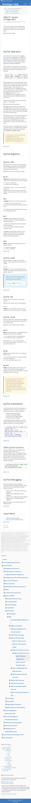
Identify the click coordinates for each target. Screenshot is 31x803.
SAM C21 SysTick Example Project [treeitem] (20, 663)
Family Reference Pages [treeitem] (17, 635)
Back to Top (6, 146)
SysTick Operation (7, 747)
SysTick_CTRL (8, 750)
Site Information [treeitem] (8, 737)
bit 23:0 (9, 764)
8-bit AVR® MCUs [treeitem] (12, 601)
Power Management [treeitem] (11, 710)
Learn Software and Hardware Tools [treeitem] (13, 734)
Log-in (25, 3)
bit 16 (9, 752)
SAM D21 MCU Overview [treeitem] (17, 680)
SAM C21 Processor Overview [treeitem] (20, 650)
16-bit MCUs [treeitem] (10, 608)
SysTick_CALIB (8, 760)
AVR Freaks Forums (8, 783)
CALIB (13, 57)
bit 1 (9, 754)
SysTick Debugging (7, 769)
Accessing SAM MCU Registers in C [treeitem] (20, 621)
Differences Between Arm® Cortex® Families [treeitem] (18, 630)
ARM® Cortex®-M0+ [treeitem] (16, 626)
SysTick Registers (7, 749)
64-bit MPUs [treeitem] (10, 701)
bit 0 (9, 756)
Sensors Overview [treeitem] (10, 713)
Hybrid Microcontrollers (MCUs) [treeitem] (16, 707)
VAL (10, 57)
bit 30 (9, 763)
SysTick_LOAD (8, 757)
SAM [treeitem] (10, 617)
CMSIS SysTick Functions (10, 767)
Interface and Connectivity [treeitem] (13, 592)
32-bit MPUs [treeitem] (10, 698)
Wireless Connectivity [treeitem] (11, 719)
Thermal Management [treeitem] (11, 716)
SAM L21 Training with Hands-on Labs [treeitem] (20, 694)
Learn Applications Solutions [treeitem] (11, 562)
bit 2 (9, 753)
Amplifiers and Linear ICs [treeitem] (12, 568)
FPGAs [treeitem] (7, 589)
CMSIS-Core (8, 59)
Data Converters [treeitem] (10, 583)
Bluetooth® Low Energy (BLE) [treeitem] (13, 722)
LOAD (8, 57)
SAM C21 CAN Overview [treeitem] (19, 641)
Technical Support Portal (9, 794)
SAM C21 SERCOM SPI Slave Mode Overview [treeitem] (19, 669)
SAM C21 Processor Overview (12, 10)
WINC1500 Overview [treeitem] (11, 731)
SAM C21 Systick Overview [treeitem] (21, 653)
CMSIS (9, 451)
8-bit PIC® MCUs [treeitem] (11, 605)
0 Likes (6, 525)
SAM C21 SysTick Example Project (14, 519)
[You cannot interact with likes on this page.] (4, 525)
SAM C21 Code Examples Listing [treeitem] (19, 645)
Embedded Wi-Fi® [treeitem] (10, 728)
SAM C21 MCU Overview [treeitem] (17, 638)
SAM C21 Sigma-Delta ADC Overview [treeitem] (19, 675)
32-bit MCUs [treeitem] (10, 611)
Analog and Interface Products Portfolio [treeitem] (16, 577)
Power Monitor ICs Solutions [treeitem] (13, 571)
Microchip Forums (7, 782)
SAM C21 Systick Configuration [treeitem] (20, 657)
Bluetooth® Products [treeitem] (11, 725)
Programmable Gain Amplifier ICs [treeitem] (14, 574)
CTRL (5, 57)
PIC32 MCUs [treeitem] (12, 614)
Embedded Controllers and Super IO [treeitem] (15, 586)
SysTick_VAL (8, 759)
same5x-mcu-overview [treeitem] (17, 683)
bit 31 (9, 762)
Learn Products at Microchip (14, 8)
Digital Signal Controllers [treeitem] (14, 704)
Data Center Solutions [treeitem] (11, 580)
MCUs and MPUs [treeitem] (9, 595)
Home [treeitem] (5, 559)
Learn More (5, 770)
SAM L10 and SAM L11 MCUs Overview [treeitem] (18, 688)
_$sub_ (7, 527)
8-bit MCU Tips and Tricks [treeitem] (14, 598)
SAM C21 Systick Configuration (12, 13)
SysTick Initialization (7, 766)
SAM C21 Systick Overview (11, 11)
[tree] (15, 559)
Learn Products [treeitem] (7, 565)
